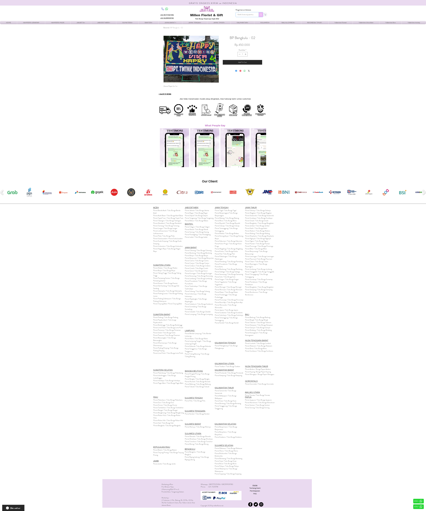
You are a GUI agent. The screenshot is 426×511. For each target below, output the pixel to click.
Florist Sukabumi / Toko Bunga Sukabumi (199, 304)
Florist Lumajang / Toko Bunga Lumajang (199, 314)
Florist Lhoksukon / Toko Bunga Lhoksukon (168, 246)
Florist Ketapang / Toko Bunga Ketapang (228, 375)
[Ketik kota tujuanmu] (261, 14)
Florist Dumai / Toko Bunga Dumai (165, 405)
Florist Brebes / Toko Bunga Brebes (227, 233)
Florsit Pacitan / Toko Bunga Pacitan (257, 243)
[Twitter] (256, 504)
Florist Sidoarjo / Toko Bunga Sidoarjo (258, 210)
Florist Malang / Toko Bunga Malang (257, 233)
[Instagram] (261, 504)
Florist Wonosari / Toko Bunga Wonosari (228, 289)
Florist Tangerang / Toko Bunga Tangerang (199, 218)
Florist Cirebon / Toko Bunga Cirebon (197, 265)
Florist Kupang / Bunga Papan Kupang (258, 371)
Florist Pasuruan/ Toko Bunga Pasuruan (258, 259)
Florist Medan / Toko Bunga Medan (165, 268)
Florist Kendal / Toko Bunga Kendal (227, 322)
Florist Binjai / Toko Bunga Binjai (164, 270)
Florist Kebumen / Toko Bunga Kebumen (228, 241)
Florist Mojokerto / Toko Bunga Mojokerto (259, 236)
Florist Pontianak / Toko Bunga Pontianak (229, 373)
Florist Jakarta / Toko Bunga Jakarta (197, 210)
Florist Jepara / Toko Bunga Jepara (226, 310)
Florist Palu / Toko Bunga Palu (195, 400)
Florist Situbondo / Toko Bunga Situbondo (259, 215)
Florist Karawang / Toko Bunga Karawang (199, 276)
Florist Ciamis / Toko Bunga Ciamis (197, 260)
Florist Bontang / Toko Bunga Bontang (228, 403)
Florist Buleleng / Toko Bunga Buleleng (258, 330)
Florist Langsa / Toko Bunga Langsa (165, 228)
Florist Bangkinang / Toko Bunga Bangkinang (168, 412)
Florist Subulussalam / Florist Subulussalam (168, 238)
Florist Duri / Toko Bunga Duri (163, 402)
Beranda (166, 27)
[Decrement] (239, 54)
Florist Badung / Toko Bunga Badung (257, 317)
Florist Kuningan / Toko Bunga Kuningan (198, 273)
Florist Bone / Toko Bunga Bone (225, 463)
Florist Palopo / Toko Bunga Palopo (227, 466)
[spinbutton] (242, 54)
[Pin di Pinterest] (240, 71)
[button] (57, 22)
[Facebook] (250, 504)
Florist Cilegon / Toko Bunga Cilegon (197, 227)
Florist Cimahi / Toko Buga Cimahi (196, 268)
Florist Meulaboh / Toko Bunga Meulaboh (167, 223)
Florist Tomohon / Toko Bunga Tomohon (199, 441)
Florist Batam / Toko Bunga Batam (165, 450)
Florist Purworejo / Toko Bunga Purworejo (229, 299)
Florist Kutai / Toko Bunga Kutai (225, 401)
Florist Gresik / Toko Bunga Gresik (256, 220)
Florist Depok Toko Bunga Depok (196, 215)
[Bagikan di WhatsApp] (244, 71)
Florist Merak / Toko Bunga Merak (196, 229)
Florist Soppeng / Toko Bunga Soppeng (228, 473)
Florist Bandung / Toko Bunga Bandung (198, 253)
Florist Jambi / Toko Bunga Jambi (164, 463)
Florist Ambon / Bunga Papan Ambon (258, 369)
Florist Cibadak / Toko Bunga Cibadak (198, 311)
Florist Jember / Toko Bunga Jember (257, 225)
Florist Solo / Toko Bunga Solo (225, 276)
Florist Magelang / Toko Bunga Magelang (229, 248)
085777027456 (214, 484)
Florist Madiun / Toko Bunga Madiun (257, 231)
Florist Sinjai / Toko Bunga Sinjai (225, 461)
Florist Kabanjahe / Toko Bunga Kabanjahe (167, 291)
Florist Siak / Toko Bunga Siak (163, 423)
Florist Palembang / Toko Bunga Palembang (168, 373)
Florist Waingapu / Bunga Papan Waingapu (259, 374)
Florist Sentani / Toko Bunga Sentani (257, 405)
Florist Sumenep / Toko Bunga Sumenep (259, 279)
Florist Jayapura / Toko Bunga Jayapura (258, 400)
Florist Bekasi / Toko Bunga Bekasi (196, 220)
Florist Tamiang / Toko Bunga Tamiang (166, 225)
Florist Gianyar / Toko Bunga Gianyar (257, 327)
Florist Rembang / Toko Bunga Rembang (228, 269)
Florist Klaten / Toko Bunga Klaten (226, 292)
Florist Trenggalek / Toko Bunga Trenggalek (259, 271)
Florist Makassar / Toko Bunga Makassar (228, 448)
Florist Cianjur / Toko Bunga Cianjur (197, 263)
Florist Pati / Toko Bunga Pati (225, 254)
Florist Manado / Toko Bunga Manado (198, 436)
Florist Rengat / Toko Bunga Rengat (165, 410)
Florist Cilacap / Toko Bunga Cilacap (227, 225)
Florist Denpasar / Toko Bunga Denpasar (259, 325)
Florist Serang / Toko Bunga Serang (197, 232)
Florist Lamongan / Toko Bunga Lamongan (259, 256)
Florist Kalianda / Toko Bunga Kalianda (198, 346)
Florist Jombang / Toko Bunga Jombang (258, 269)
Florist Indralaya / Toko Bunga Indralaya (166, 380)
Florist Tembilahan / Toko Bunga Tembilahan (168, 407)
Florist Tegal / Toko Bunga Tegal (225, 210)
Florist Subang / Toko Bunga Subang (197, 291)
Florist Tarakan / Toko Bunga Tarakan (227, 366)
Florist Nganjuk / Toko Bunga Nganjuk (258, 238)
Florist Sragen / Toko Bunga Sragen (227, 279)
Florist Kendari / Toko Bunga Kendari (197, 414)
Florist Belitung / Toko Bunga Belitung (198, 384)
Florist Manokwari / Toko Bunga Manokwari (260, 402)
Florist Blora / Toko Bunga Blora (226, 220)
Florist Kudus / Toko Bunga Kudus (226, 251)
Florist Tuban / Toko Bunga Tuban (256, 261)
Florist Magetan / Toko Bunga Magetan (258, 213)
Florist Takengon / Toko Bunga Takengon (167, 220)
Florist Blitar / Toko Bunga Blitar (256, 248)
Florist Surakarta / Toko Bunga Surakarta (229, 312)
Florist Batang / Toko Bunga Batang (227, 218)
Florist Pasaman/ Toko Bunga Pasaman (166, 335)
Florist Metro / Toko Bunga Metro (196, 338)
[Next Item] (261, 147)
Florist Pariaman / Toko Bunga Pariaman (167, 330)
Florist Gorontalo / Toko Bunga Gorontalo (259, 384)
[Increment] (245, 54)
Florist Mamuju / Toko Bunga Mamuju (198, 427)
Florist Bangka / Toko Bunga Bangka (197, 379)
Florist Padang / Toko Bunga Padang (165, 317)
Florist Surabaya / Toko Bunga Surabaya (258, 218)
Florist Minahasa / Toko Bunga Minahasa (199, 439)
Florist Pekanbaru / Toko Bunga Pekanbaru (168, 400)
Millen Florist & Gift (206, 15)
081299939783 (227, 484)
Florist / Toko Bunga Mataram (258, 346)
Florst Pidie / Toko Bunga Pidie (164, 236)
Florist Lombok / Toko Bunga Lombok (258, 343)
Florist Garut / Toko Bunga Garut (196, 270)
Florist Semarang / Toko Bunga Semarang (229, 274)
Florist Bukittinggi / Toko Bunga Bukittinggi (167, 325)
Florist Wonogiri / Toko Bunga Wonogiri (228, 287)
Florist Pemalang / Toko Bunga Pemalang (229, 261)
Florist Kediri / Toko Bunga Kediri (256, 228)
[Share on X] (249, 71)
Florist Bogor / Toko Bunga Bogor (196, 213)
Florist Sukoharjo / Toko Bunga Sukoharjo (229, 315)
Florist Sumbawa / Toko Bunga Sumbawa (259, 351)
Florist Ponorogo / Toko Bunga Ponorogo (259, 246)
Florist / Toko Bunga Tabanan (258, 322)
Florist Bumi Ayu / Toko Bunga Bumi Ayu (229, 302)
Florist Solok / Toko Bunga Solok (164, 332)
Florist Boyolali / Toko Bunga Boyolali (227, 223)
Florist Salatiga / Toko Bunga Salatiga (227, 271)
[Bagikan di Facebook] (236, 71)
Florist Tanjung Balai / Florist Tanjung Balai (167, 303)
